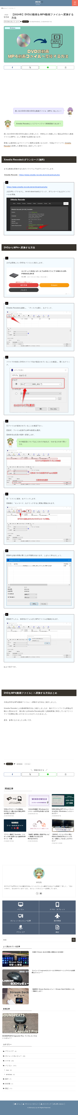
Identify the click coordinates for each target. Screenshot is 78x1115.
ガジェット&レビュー (15, 1056)
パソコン (25, 21)
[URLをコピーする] (65, 67)
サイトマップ (46, 1104)
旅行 (8, 1079)
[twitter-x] (37, 893)
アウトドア (10, 1051)
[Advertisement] (39, 87)
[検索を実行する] (74, 940)
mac (9, 1070)
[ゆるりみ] (39, 3)
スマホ (9, 1060)
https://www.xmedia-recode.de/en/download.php (39, 175)
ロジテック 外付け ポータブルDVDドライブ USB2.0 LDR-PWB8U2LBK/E (44, 272)
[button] (12, 67)
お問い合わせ (59, 1104)
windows (19, 764)
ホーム (18, 1104)
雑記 (8, 1088)
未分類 (9, 1083)
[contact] (40, 893)
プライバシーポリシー (31, 1104)
